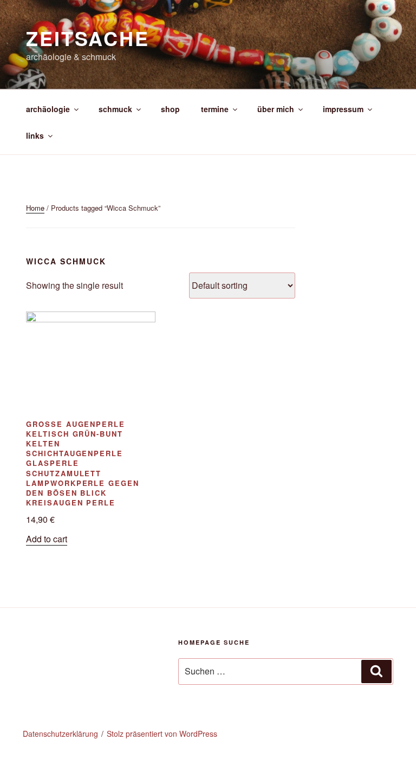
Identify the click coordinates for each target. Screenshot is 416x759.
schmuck (115, 108)
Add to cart (46, 539)
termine (215, 108)
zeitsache (88, 38)
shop (170, 108)
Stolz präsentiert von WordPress (162, 733)
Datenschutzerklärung (60, 733)
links (35, 135)
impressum (343, 108)
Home (35, 208)
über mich (275, 108)
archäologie (48, 108)
